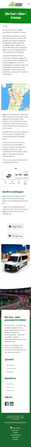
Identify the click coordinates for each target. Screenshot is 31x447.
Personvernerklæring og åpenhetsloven (15, 422)
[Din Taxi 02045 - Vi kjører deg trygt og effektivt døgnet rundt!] (15, 4)
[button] (28, 4)
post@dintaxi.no (12, 162)
